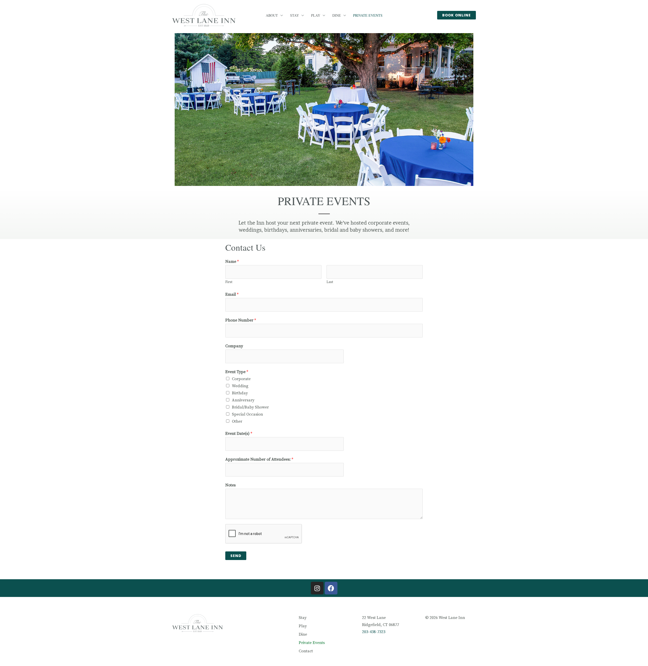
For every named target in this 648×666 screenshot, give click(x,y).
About (272, 15)
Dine (336, 15)
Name (232, 261)
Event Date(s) (238, 433)
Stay (294, 15)
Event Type (236, 371)
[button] (456, 15)
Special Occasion (247, 414)
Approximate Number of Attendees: (259, 459)
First (228, 282)
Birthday (240, 393)
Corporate (241, 378)
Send (235, 555)
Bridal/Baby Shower (250, 407)
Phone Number (240, 320)
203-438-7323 (373, 631)
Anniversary (243, 400)
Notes (230, 485)
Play (315, 15)
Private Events (367, 15)
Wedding (240, 386)
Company (234, 346)
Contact (306, 651)
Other (237, 421)
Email (231, 294)
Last (330, 282)
